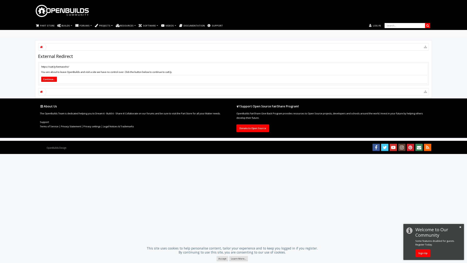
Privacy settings (92, 126)
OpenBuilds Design (56, 147)
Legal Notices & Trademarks (118, 126)
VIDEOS (169, 25)
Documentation (194, 25)
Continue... (49, 79)
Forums (85, 25)
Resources (127, 25)
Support (217, 25)
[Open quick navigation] (425, 46)
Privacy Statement (71, 126)
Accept (222, 258)
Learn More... (238, 258)
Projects (104, 25)
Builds (65, 25)
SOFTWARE (149, 25)
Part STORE (47, 25)
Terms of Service (49, 126)
